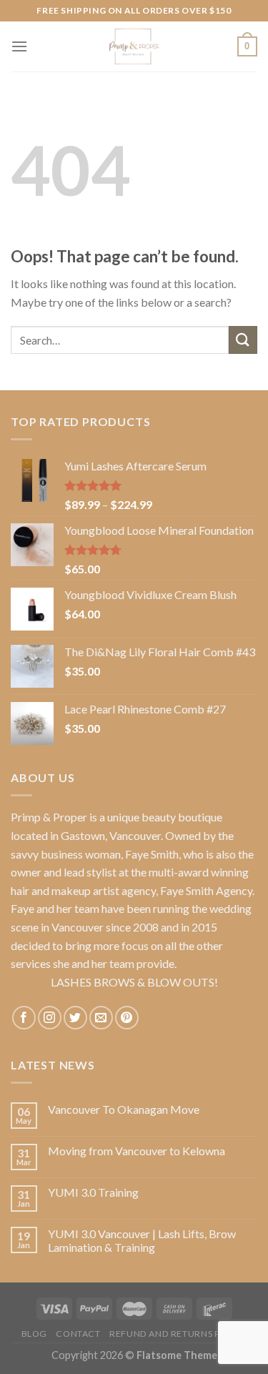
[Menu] (19, 46)
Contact (78, 1333)
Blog (34, 1333)
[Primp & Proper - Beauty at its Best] (134, 46)
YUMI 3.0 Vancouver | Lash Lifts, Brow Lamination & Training (142, 1240)
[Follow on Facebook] (24, 1017)
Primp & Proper (49, 817)
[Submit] (243, 340)
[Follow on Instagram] (49, 1017)
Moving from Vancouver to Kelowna (136, 1150)
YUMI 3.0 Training (93, 1192)
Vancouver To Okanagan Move (123, 1109)
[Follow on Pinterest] (127, 1017)
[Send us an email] (101, 1017)
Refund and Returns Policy (178, 1333)
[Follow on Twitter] (75, 1017)
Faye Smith (152, 854)
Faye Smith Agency (206, 890)
